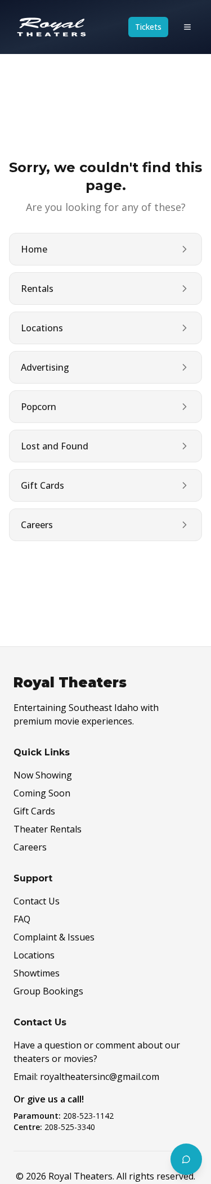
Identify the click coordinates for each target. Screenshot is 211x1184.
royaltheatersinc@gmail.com (99, 1076)
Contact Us (37, 901)
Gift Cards (34, 811)
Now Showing (43, 775)
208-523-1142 (88, 1115)
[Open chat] (186, 1159)
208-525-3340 (69, 1127)
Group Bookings (48, 991)
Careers (30, 847)
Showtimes (37, 973)
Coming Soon (42, 793)
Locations (34, 955)
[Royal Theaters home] (51, 26)
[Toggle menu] (187, 27)
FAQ (22, 919)
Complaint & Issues (54, 937)
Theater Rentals (48, 829)
